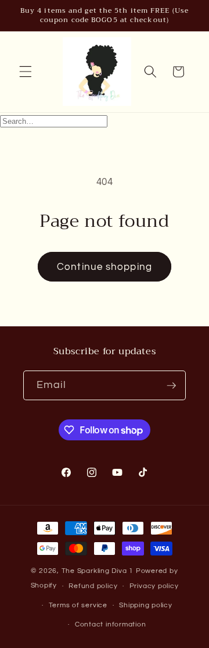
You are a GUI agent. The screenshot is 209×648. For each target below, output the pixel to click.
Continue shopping (104, 267)
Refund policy (93, 586)
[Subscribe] (171, 386)
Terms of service (78, 605)
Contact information (110, 624)
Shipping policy (145, 605)
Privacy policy (154, 586)
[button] (25, 72)
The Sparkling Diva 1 (99, 571)
